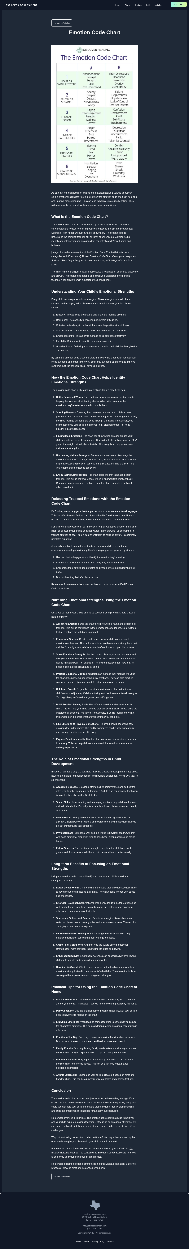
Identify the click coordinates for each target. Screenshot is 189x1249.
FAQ (148, 5)
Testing (138, 5)
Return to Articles (62, 23)
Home (117, 5)
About (127, 5)
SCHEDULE (178, 4)
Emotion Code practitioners (112, 1152)
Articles (158, 5)
